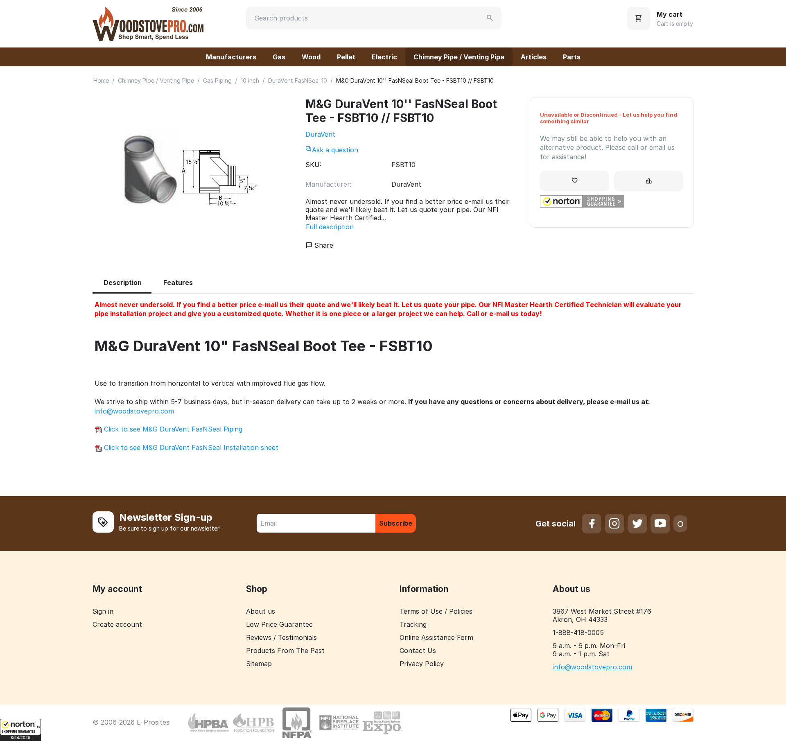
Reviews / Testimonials (281, 637)
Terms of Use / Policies (436, 611)
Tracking (413, 624)
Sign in (103, 611)
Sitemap (259, 664)
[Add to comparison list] (648, 181)
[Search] (490, 18)
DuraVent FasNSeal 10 (297, 80)
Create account (117, 624)
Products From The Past (285, 650)
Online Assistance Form (436, 637)
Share (322, 245)
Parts (571, 57)
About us (260, 611)
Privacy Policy (422, 664)
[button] (20, 730)
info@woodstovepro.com (134, 411)
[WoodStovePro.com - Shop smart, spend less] (148, 23)
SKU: (313, 164)
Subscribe (395, 523)
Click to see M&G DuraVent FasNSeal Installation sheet (190, 447)
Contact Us (418, 650)
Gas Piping (217, 80)
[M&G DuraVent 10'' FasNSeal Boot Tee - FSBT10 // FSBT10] (191, 176)
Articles (534, 57)
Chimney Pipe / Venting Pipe (458, 57)
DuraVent (320, 134)
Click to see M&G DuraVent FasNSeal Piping (172, 429)
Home (101, 80)
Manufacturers (231, 57)
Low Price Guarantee (279, 624)
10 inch (250, 80)
